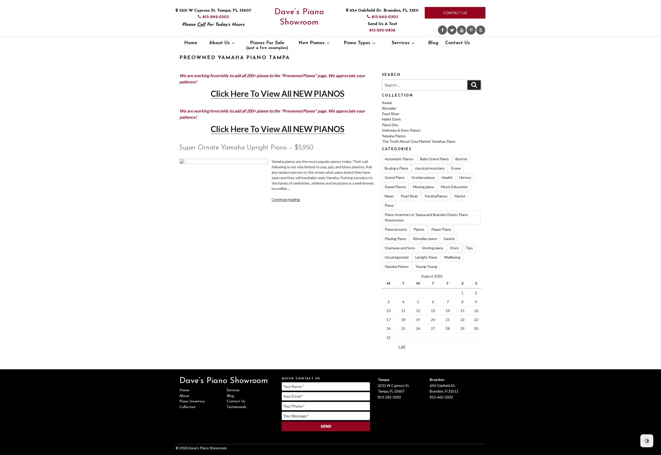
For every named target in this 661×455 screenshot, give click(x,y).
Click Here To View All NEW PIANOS (277, 94)
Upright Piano (426, 257)
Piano (389, 205)
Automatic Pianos (399, 159)
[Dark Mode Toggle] (646, 440)
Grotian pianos (423, 177)
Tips (469, 248)
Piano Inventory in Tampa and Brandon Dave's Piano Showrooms (426, 217)
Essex (456, 168)
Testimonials (236, 407)
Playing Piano (395, 238)
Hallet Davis (391, 119)
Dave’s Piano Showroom (299, 17)
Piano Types (357, 43)
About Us (219, 43)
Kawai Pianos (395, 187)
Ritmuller (389, 108)
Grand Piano (395, 177)
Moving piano (423, 187)
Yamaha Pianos (394, 136)
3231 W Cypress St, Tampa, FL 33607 (214, 11)
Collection (187, 407)
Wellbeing (452, 257)
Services (401, 43)
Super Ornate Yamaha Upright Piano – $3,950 (246, 147)
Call (201, 24)
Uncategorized (396, 257)
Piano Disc (390, 125)
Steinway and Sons (400, 248)
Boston (461, 159)
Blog (433, 43)
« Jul (401, 346)
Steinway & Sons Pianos (401, 130)
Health (447, 177)
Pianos (419, 229)
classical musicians (430, 168)
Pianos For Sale (267, 45)
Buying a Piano (396, 168)
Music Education (454, 187)
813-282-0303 (215, 17)
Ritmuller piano (425, 238)
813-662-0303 (384, 17)
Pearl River (390, 113)
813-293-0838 (382, 30)
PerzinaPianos (436, 196)
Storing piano (432, 248)
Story (454, 248)
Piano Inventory (192, 401)
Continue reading (286, 199)
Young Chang (426, 266)
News (389, 196)
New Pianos (311, 43)
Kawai (387, 102)
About (184, 396)
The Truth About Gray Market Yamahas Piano (418, 141)
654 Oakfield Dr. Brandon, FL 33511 (383, 11)
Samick (449, 238)
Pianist (459, 196)
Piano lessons (396, 229)
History (465, 177)
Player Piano (441, 229)
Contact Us (455, 13)
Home (190, 43)
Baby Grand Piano (434, 159)
